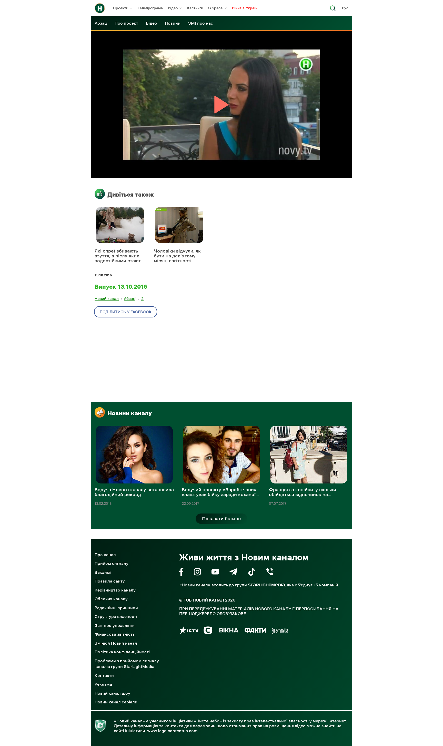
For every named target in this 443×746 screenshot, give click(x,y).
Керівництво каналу (115, 590)
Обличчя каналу (111, 599)
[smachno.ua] (279, 631)
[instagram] (197, 572)
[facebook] (181, 573)
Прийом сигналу (111, 563)
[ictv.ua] (188, 631)
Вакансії (103, 572)
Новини (172, 23)
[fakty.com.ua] (255, 631)
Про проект (126, 23)
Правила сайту (110, 581)
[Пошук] (333, 10)
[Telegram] (233, 572)
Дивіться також (130, 194)
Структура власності (116, 616)
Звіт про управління (115, 625)
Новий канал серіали (116, 702)
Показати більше (221, 518)
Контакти (104, 675)
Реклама (103, 684)
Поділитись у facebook (126, 312)
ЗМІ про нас (200, 23)
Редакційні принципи (116, 608)
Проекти (120, 8)
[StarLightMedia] (266, 585)
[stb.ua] (208, 631)
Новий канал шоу (112, 693)
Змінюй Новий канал (116, 643)
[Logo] (100, 8)
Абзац (101, 23)
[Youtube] (215, 572)
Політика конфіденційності (122, 652)
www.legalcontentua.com (172, 731)
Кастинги (195, 8)
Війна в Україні (245, 8)
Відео (173, 8)
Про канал (105, 555)
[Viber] (270, 572)
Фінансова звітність (115, 634)
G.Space (215, 8)
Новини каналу (129, 413)
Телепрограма (150, 8)
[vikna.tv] (228, 631)
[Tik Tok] (252, 573)
